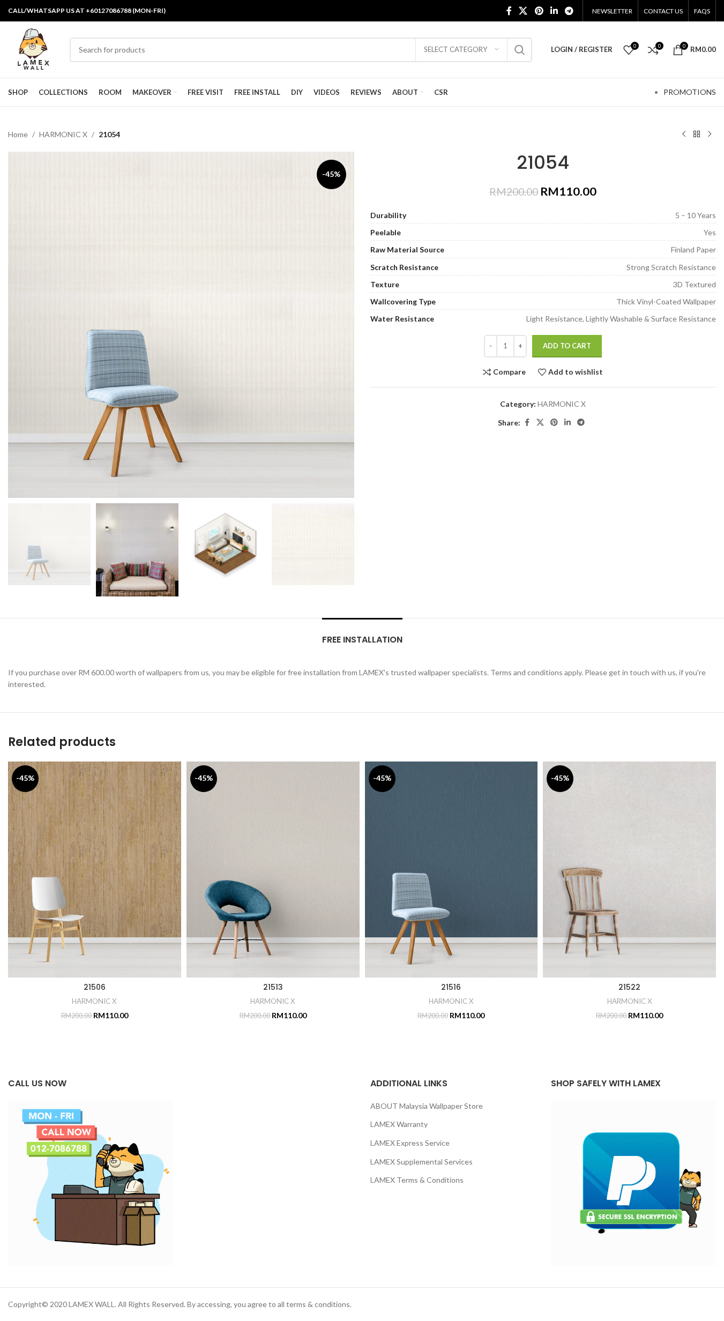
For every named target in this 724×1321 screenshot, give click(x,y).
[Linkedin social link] (554, 11)
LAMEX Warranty (399, 1124)
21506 (95, 987)
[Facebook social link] (509, 11)
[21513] (273, 869)
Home (18, 134)
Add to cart (567, 345)
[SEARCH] (519, 50)
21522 (629, 987)
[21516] (451, 869)
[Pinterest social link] (539, 11)
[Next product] (709, 134)
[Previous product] (683, 134)
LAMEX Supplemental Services (421, 1161)
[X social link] (523, 11)
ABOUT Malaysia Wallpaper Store (426, 1105)
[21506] (94, 869)
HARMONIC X (63, 134)
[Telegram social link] (569, 11)
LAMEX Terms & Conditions (417, 1179)
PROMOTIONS (689, 91)
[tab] (362, 634)
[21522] (629, 869)
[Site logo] (33, 48)
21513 (273, 987)
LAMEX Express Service (410, 1142)
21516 (451, 987)
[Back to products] (696, 134)
